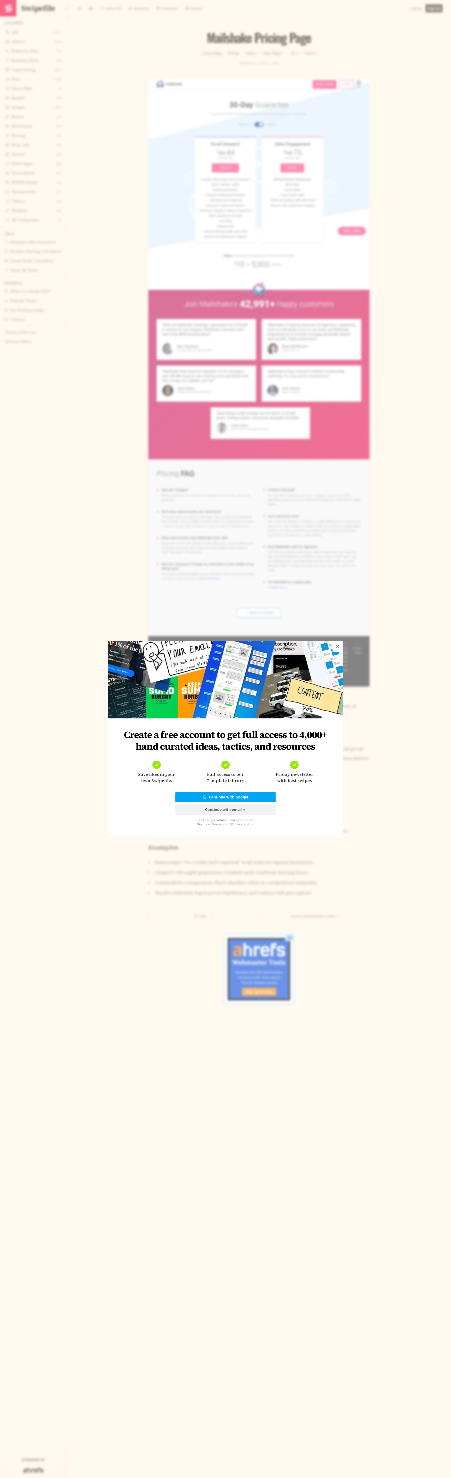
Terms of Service (210, 824)
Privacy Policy (242, 824)
